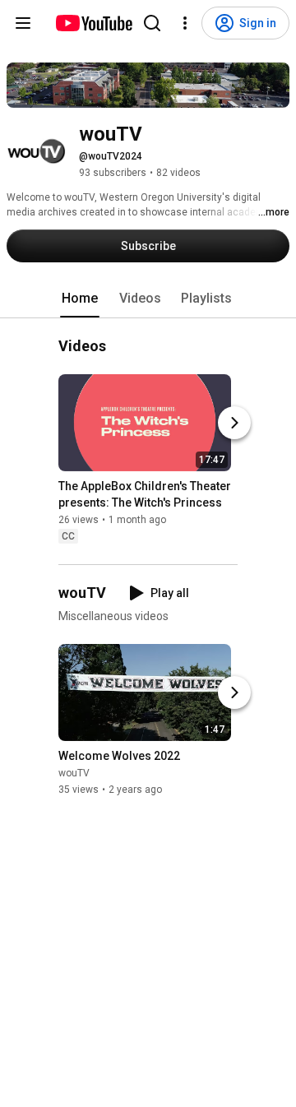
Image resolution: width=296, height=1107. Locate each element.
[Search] (152, 23)
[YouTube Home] (93, 23)
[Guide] (23, 23)
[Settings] (185, 23)
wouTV (74, 773)
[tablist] (148, 298)
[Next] (234, 423)
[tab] (79, 298)
